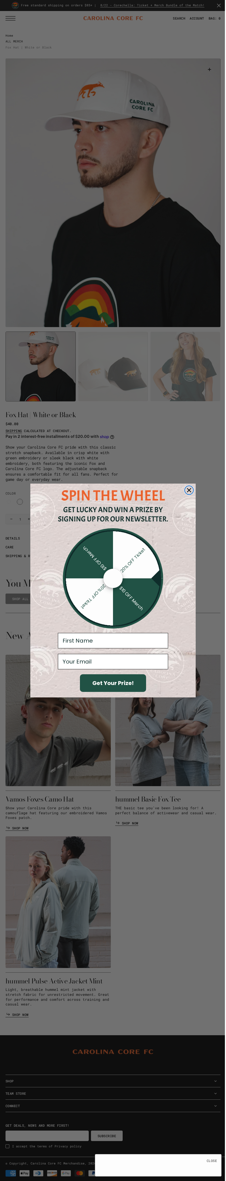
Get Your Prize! (111, 683)
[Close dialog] (187, 490)
